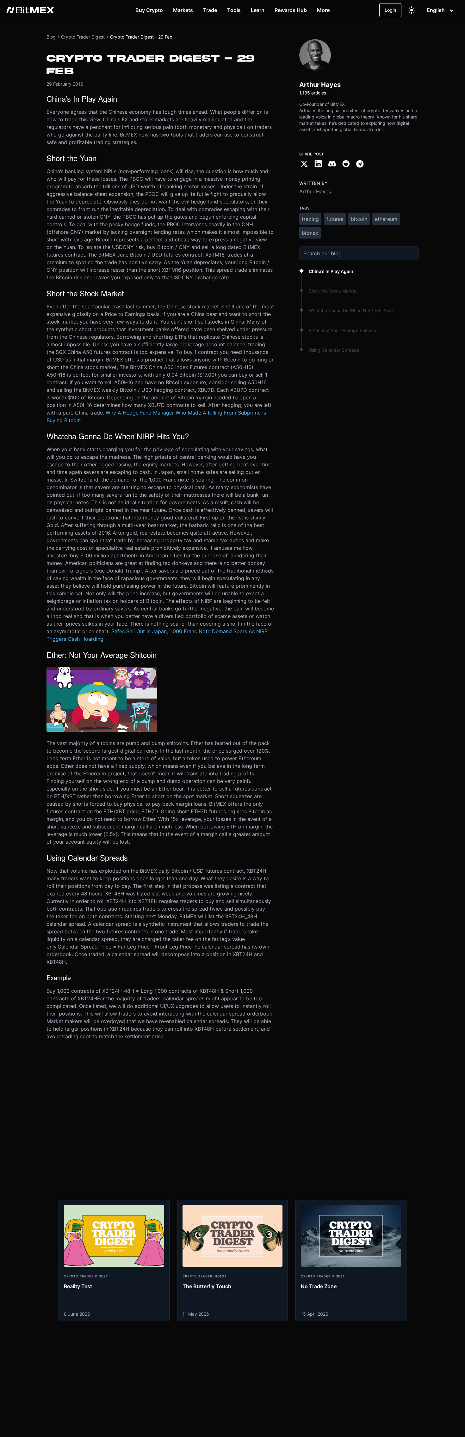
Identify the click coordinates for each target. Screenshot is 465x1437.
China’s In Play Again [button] (331, 271)
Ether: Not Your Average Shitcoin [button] (342, 330)
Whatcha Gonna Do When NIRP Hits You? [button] (351, 310)
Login (390, 10)
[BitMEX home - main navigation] (30, 10)
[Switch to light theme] (411, 10)
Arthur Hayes (315, 191)
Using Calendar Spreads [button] (334, 350)
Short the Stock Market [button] (333, 291)
